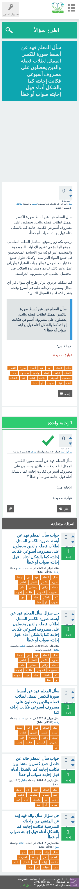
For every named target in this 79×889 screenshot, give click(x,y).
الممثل (67, 373)
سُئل (69, 203)
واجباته (35, 857)
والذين (36, 373)
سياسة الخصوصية (27, 879)
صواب (50, 383)
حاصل (19, 789)
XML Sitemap (42, 881)
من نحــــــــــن (51, 879)
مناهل (56, 649)
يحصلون (24, 373)
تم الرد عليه (66, 451)
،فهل (27, 675)
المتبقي (53, 857)
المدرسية (22, 857)
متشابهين (33, 794)
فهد (49, 368)
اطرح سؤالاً (46, 30)
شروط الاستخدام (65, 881)
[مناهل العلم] (57, 7)
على (14, 373)
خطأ (35, 383)
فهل (60, 383)
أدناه (68, 383)
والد (47, 852)
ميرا (57, 847)
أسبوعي (54, 378)
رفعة (56, 571)
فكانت (42, 378)
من (44, 857)
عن (41, 368)
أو (42, 383)
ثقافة (21, 843)
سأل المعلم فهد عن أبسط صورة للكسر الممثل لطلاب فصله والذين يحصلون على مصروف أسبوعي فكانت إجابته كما (34, 702)
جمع (55, 794)
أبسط (33, 368)
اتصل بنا (70, 879)
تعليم (35, 203)
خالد (36, 789)
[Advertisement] (39, 142)
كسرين (45, 794)
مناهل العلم (26, 885)
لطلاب (57, 373)
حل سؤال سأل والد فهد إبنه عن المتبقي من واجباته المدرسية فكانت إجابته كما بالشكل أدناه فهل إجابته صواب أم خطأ (34, 826)
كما (23, 378)
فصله (46, 373)
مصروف (66, 378)
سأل (68, 368)
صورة (23, 368)
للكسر (12, 368)
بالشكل (14, 378)
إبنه (31, 852)
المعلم (59, 368)
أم (37, 867)
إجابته (32, 378)
